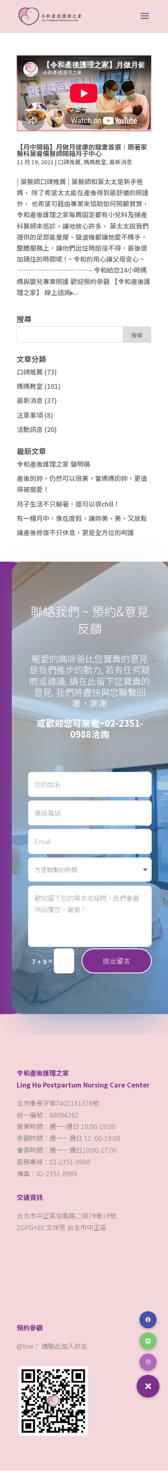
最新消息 (120, 162)
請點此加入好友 (64, 1346)
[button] (148, 1386)
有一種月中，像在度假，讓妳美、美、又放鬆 (82, 518)
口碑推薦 (69, 162)
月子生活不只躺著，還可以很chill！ (68, 504)
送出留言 (116, 961)
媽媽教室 (95, 162)
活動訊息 (30, 429)
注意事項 (30, 415)
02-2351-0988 (106, 728)
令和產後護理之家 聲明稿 (53, 464)
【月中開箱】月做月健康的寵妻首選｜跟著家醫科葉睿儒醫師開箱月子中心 (82, 150)
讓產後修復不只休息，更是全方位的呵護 (75, 532)
